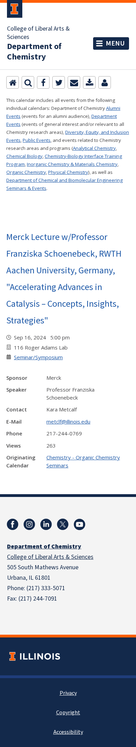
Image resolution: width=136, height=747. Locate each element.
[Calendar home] (12, 82)
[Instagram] (29, 524)
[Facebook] (43, 82)
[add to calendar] (89, 82)
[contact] (104, 82)
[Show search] (28, 82)
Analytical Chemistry (94, 148)
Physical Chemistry (68, 172)
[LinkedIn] (46, 524)
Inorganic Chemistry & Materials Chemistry (72, 164)
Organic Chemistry (26, 172)
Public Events (37, 140)
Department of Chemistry (34, 51)
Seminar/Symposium (38, 357)
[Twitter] (58, 82)
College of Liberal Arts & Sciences (38, 33)
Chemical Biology (24, 156)
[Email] (74, 82)
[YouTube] (79, 524)
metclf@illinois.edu (68, 421)
